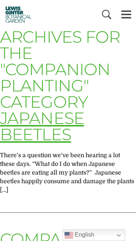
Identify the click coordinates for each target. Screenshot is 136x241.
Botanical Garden (15, 14)
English (83, 235)
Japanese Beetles (42, 126)
